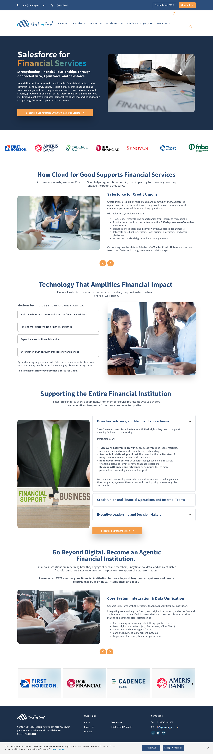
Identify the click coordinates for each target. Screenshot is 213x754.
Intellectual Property (138, 23)
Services (94, 23)
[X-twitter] (153, 733)
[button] (174, 14)
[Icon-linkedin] (158, 733)
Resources (162, 23)
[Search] (191, 27)
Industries (77, 23)
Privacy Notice (57, 749)
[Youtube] (164, 733)
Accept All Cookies (173, 748)
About (61, 23)
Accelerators (112, 23)
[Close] (208, 748)
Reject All (151, 748)
